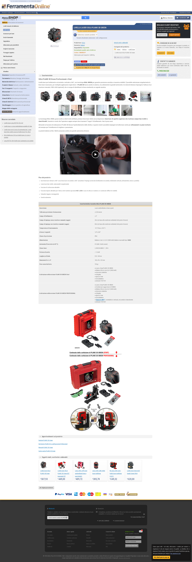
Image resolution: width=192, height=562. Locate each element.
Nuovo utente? (109, 535)
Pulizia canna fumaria (9, 68)
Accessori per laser (8, 33)
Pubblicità (49, 546)
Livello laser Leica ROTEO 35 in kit (13, 123)
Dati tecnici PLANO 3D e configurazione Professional (53, 444)
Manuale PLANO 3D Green (46, 447)
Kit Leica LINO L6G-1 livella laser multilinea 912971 (116, 473)
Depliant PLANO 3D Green (46, 440)
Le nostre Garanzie (119, 520)
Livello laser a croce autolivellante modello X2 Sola (18, 126)
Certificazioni (50, 538)
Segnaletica (6, 41)
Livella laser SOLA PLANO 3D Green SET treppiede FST (63, 473)
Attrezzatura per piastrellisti (11, 45)
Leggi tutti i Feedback (104, 520)
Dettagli (82, 45)
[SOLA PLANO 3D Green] (114, 116)
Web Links (88, 546)
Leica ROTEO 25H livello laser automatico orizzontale (18, 141)
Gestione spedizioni (72, 538)
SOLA (83, 43)
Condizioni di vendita (72, 535)
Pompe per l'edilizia (8, 60)
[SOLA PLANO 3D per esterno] (76, 116)
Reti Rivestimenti (7, 56)
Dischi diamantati (8, 37)
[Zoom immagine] (54, 46)
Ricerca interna (71, 543)
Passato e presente (111, 541)
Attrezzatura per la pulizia (10, 64)
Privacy (49, 543)
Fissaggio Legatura (8, 52)
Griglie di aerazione (8, 49)
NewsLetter (89, 541)
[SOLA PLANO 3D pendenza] (127, 116)
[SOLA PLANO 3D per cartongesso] (146, 102)
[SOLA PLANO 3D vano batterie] (133, 102)
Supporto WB (100, 300)
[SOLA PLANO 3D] (45, 102)
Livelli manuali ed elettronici (11, 26)
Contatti (69, 546)
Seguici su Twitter (90, 543)
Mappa (88, 535)
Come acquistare (110, 538)
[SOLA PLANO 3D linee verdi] (89, 116)
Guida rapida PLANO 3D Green (47, 451)
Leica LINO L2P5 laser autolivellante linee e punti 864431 (81, 473)
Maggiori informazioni (124, 558)
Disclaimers (50, 541)
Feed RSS (88, 538)
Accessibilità (109, 543)
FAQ (107, 546)
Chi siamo (50, 535)
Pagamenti (69, 541)
